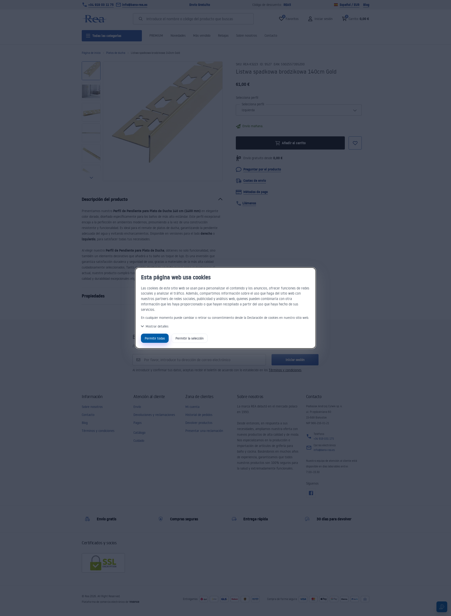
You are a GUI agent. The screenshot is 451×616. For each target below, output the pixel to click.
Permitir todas (155, 338)
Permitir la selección (189, 338)
